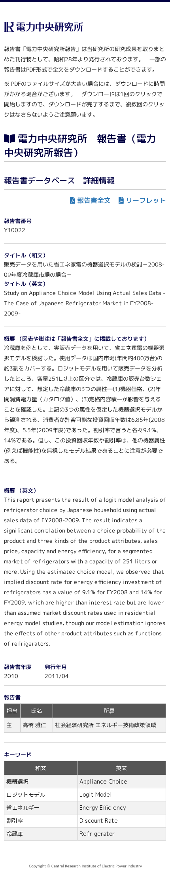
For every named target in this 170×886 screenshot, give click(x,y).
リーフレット (146, 200)
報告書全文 (94, 200)
